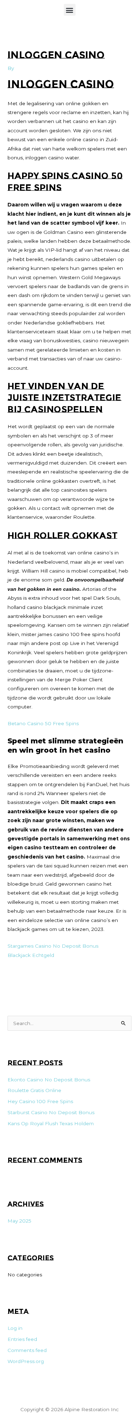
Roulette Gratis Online (34, 1090)
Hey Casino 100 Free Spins (40, 1101)
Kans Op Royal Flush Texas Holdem (50, 1123)
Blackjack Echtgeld (30, 955)
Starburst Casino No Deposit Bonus (50, 1112)
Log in (14, 1328)
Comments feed (27, 1350)
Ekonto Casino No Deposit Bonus (48, 1079)
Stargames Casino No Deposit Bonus (52, 946)
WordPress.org (25, 1361)
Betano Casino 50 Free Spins (43, 723)
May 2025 (19, 1221)
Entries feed (22, 1339)
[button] (70, 10)
